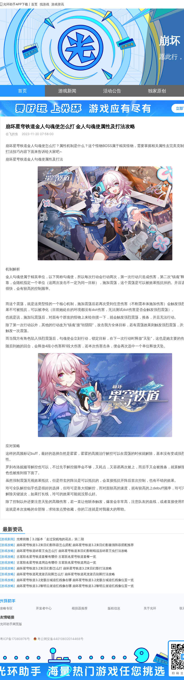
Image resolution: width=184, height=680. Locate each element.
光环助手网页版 (11, 624)
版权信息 (114, 608)
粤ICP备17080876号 (15, 638)
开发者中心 (44, 608)
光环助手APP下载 (15, 4)
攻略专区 (6, 608)
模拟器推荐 (80, 608)
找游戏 (44, 4)
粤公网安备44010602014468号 (60, 638)
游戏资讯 (57, 4)
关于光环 (150, 608)
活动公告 (112, 91)
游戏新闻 (67, 91)
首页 (34, 4)
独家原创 (157, 91)
